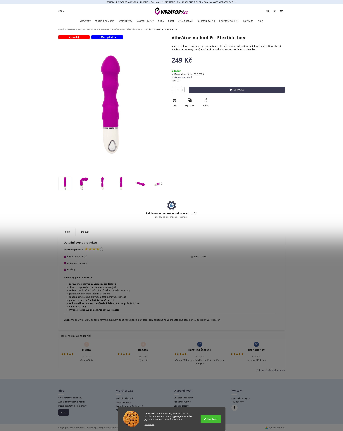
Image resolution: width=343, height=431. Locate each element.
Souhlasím (212, 419)
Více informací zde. (172, 419)
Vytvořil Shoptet (277, 427)
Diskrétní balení (124, 398)
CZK (60, 11)
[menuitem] (85, 21)
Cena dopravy (123, 402)
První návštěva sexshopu (70, 398)
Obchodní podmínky (184, 398)
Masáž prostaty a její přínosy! (72, 406)
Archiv (64, 412)
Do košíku (239, 89)
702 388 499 (237, 401)
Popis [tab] (67, 231)
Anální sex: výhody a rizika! (71, 402)
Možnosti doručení (182, 77)
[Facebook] (234, 408)
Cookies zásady (181, 406)
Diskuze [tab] (85, 231)
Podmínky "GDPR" (182, 402)
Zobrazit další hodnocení (269, 370)
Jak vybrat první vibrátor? (129, 406)
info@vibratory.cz (240, 398)
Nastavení (149, 425)
